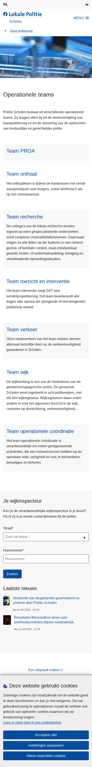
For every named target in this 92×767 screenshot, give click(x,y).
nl (5, 4)
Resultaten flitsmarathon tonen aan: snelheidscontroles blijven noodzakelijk (44, 620)
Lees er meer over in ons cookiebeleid (32, 722)
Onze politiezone (21, 30)
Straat (7, 528)
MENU (79, 18)
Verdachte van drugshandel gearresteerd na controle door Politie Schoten (46, 600)
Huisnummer (13, 550)
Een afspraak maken (44, 670)
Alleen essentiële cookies (46, 756)
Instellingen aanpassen (46, 745)
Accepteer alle (46, 735)
